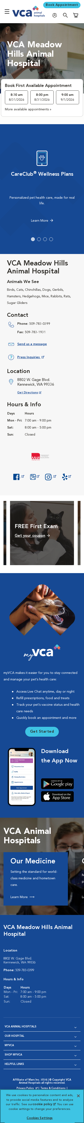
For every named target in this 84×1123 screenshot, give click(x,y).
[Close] (78, 1096)
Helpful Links (14, 1064)
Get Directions (33, 392)
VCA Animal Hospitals (20, 1027)
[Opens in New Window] (18, 476)
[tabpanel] (42, 188)
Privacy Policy (27, 1088)
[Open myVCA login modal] (55, 15)
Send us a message (32, 344)
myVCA (9, 1045)
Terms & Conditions (53, 1088)
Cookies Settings (39, 1118)
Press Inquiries (30, 358)
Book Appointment (62, 5)
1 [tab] (33, 239)
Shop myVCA (13, 1055)
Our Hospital (14, 1036)
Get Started (42, 732)
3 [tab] (45, 239)
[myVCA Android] (59, 783)
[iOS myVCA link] (59, 796)
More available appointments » (28, 109)
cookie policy (44, 1104)
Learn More (39, 220)
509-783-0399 (39, 323)
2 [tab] (39, 239)
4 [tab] (51, 239)
